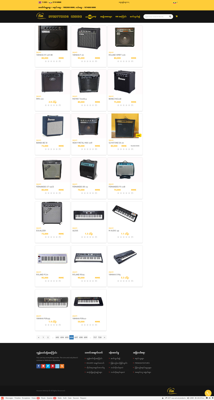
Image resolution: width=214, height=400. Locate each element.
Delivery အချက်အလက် (95, 363)
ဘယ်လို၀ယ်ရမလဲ (117, 367)
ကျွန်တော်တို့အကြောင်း (94, 358)
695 (66, 337)
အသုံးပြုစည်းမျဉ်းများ (94, 372)
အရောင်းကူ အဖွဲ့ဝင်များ (143, 372)
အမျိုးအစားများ (106, 16)
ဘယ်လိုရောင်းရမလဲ (118, 372)
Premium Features (142, 363)
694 (62, 337)
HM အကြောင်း (121, 16)
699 (85, 337)
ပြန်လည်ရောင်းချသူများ (143, 367)
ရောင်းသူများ (139, 358)
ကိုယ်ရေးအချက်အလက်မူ (96, 367)
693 (57, 337)
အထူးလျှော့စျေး (90, 16)
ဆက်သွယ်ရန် (135, 16)
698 (81, 337)
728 (99, 337)
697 (76, 337)
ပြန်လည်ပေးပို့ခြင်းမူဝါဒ (119, 363)
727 (95, 337)
